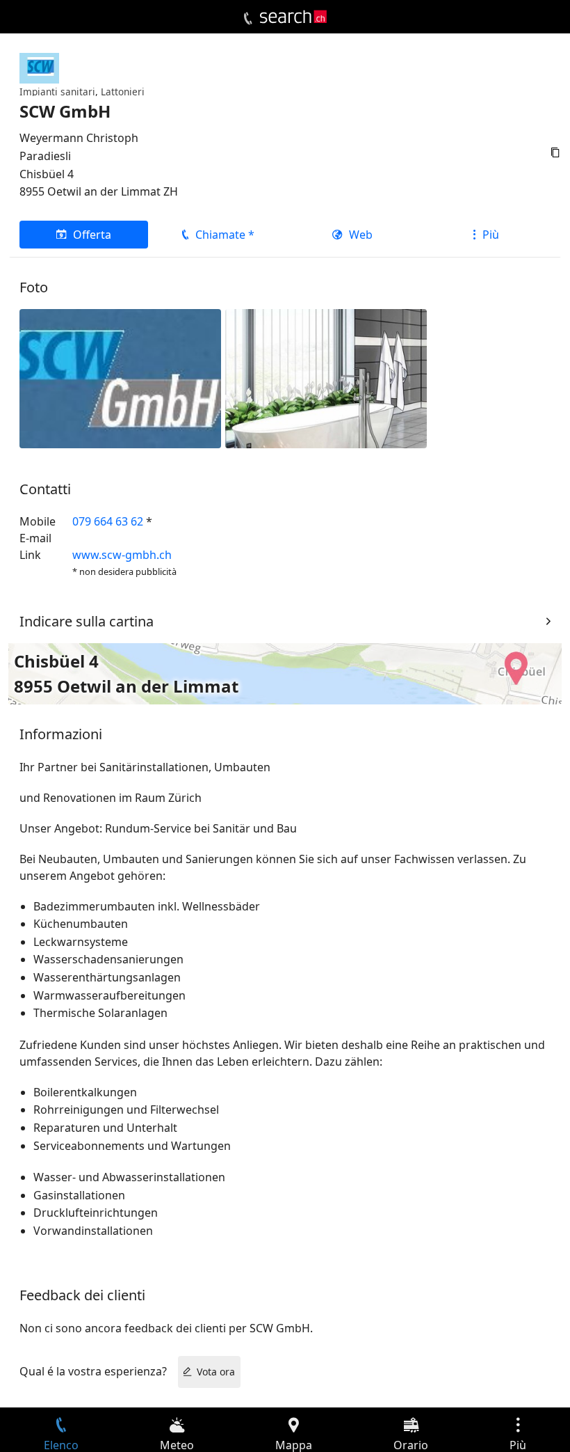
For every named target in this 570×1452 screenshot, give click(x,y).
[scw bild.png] (326, 377)
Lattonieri (123, 91)
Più (490, 234)
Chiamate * (224, 234)
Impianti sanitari (57, 91)
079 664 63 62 (107, 521)
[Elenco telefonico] (248, 19)
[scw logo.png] (120, 377)
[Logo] (293, 17)
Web (361, 234)
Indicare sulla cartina (86, 621)
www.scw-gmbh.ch (122, 554)
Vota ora (216, 1371)
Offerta (92, 234)
